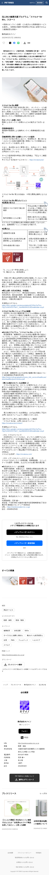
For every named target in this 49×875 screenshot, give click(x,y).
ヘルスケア (36, 640)
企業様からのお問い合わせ (24, 862)
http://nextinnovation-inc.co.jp (28, 743)
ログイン (32, 3)
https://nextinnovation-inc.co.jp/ (18, 507)
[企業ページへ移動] (24, 707)
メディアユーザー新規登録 (24, 543)
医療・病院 (8, 620)
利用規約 (38, 853)
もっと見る (43, 793)
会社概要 (10, 853)
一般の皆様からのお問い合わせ (24, 867)
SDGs (27, 630)
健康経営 (7, 630)
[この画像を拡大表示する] (10, 580)
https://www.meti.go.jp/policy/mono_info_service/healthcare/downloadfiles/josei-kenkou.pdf (24, 378)
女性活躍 (17, 630)
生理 (5, 640)
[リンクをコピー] (29, 43)
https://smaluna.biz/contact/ (12, 423)
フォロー (24, 731)
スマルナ (7, 645)
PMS (12, 640)
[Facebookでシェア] (14, 43)
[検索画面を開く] (46, 2)
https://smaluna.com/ (24, 454)
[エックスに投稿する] (10, 43)
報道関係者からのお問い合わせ (24, 857)
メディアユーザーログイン (24, 532)
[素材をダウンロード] (25, 43)
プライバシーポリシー (24, 853)
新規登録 (40, 3)
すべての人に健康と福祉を (13, 635)
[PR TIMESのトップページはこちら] (9, 3)
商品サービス (8, 610)
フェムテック (23, 640)
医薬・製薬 (20, 620)
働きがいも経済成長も (35, 635)
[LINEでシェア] (18, 43)
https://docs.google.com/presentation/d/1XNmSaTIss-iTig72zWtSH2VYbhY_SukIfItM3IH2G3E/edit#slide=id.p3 (23, 306)
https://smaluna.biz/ (36, 160)
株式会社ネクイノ (30, 685)
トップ (5, 685)
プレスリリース (16, 685)
